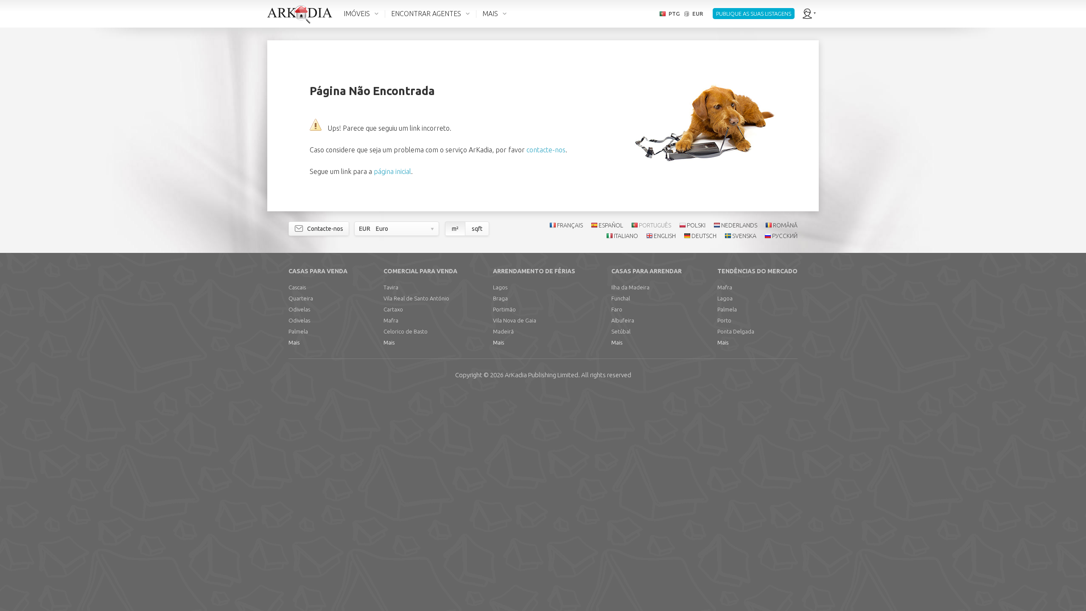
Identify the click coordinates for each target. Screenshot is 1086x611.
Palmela (298, 331)
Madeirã (503, 331)
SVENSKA (744, 236)
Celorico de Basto (405, 331)
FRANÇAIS (570, 225)
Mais (293, 342)
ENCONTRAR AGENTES (426, 13)
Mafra (390, 320)
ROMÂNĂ (785, 225)
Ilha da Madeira (630, 287)
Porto (724, 320)
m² (455, 228)
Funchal (620, 298)
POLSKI (696, 225)
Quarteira (300, 298)
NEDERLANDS (739, 225)
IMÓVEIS (357, 13)
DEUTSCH (704, 236)
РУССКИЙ (785, 236)
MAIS (490, 13)
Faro (616, 309)
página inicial (392, 171)
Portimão (504, 309)
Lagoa (725, 298)
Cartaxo (393, 309)
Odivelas (299, 309)
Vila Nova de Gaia (514, 320)
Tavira (390, 287)
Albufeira (622, 320)
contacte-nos (545, 150)
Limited (541, 374)
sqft (477, 228)
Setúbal (620, 331)
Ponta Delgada (735, 331)
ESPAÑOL (611, 225)
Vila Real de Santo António (416, 298)
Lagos (500, 287)
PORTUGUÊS (655, 225)
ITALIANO (626, 236)
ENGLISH (665, 236)
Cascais (297, 287)
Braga (500, 298)
